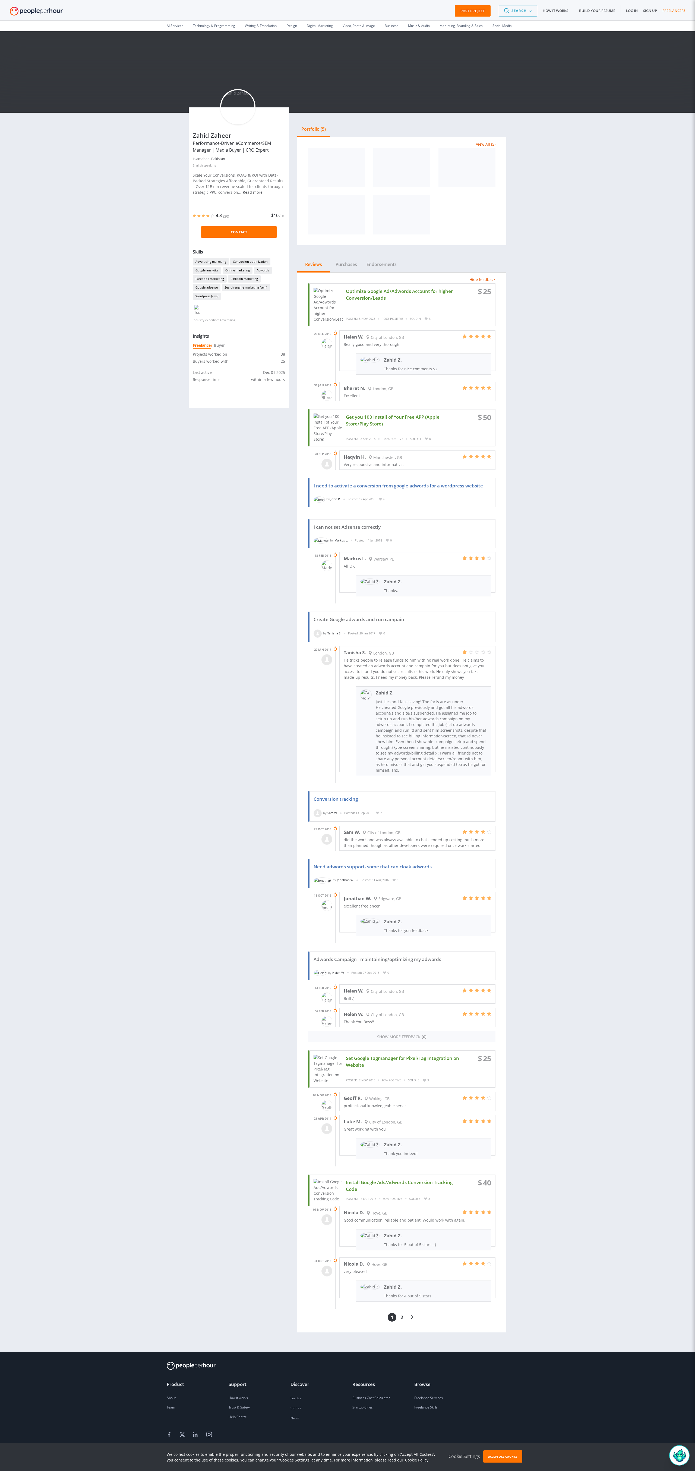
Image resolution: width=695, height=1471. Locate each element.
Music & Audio (419, 25)
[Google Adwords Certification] (402, 167)
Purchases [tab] (346, 264)
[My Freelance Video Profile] (402, 215)
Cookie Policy (416, 1460)
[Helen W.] (320, 973)
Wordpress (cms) (206, 296)
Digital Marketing (320, 25)
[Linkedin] (196, 1434)
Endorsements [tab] (382, 264)
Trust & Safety (239, 1407)
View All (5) (485, 144)
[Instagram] (209, 1434)
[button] (518, 11)
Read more (253, 192)
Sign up (650, 10)
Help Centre (238, 1416)
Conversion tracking (336, 799)
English (198, 165)
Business (391, 25)
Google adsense (206, 287)
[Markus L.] (321, 540)
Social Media (502, 25)
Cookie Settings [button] (464, 1456)
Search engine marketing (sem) (246, 287)
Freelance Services (428, 1397)
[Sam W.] (318, 813)
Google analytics (207, 270)
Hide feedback (482, 279)
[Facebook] (169, 1434)
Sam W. (332, 813)
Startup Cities (362, 1407)
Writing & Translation (261, 25)
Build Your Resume (597, 10)
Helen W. (338, 973)
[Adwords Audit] (336, 167)
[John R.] (319, 499)
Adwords (263, 270)
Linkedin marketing (244, 279)
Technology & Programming (214, 25)
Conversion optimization (250, 261)
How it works (555, 10)
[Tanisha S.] (318, 633)
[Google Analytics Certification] (467, 167)
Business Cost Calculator (371, 1397)
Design (291, 25)
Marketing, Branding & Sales (461, 25)
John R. (336, 499)
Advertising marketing (210, 261)
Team (171, 1407)
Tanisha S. (334, 633)
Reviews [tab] (313, 264)
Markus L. (341, 540)
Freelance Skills (426, 1407)
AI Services (175, 25)
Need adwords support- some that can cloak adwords (373, 866)
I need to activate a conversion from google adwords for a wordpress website (398, 486)
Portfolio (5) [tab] (313, 129)
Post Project (472, 10)
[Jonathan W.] (322, 880)
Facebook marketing (209, 279)
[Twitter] (182, 1434)
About (171, 1397)
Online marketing (237, 270)
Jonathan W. (345, 880)
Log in (632, 10)
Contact (239, 232)
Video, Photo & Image (359, 25)
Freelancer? (673, 10)
